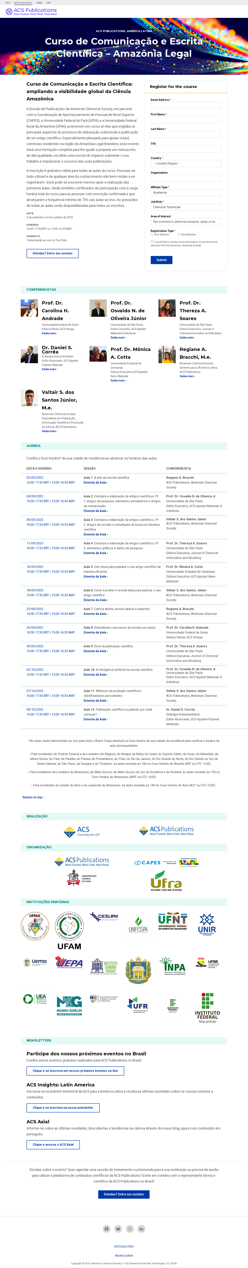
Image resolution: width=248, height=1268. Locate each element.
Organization (159, 172)
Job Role (157, 201)
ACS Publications (23, 3)
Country (157, 158)
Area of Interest (161, 216)
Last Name (158, 129)
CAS (48, 3)
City (153, 143)
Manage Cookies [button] (124, 1255)
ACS (8, 3)
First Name (159, 114)
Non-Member (188, 234)
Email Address (161, 99)
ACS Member (161, 234)
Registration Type (163, 230)
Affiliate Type (160, 187)
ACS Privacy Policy (124, 1246)
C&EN (39, 3)
